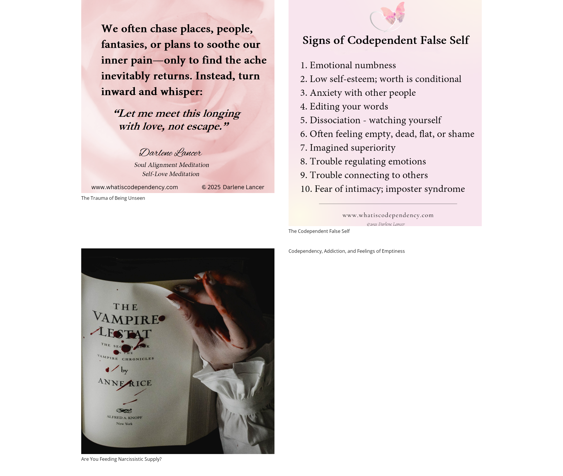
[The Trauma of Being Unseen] (177, 96)
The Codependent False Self (319, 231)
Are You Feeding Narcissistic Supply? (121, 459)
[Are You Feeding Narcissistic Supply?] (177, 351)
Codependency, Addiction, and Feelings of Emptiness (347, 251)
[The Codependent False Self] (385, 113)
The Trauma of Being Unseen (113, 198)
